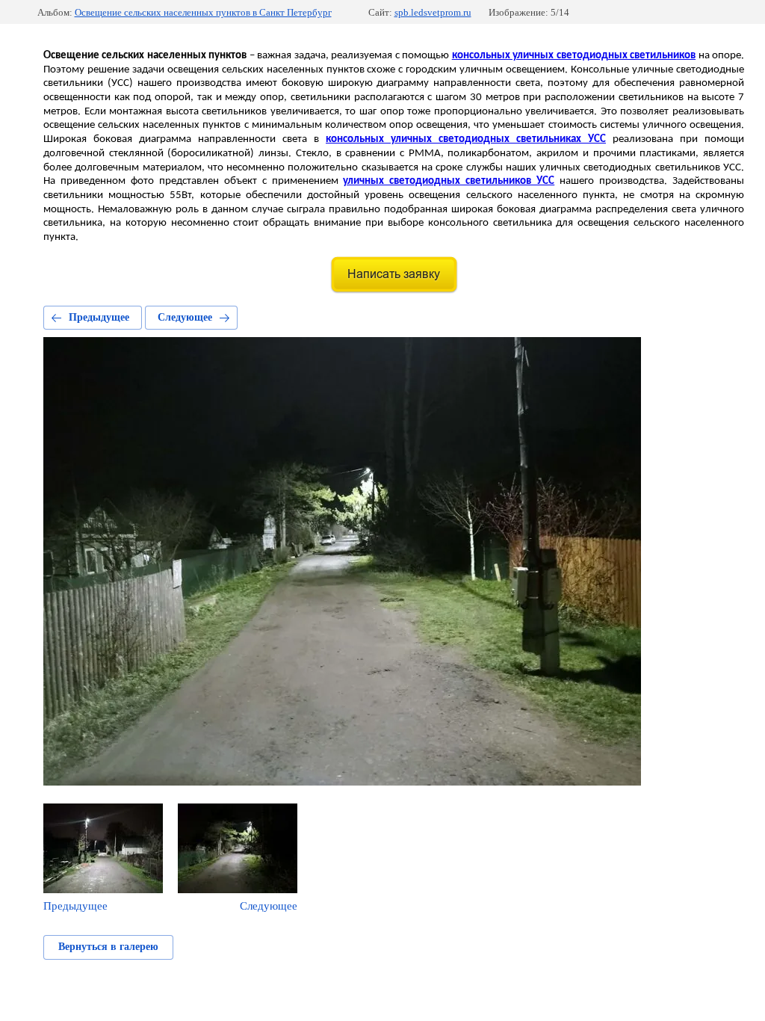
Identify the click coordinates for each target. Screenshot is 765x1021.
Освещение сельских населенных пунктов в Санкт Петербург (203, 12)
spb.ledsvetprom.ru (432, 12)
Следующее (185, 317)
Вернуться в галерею (108, 946)
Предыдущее (99, 317)
